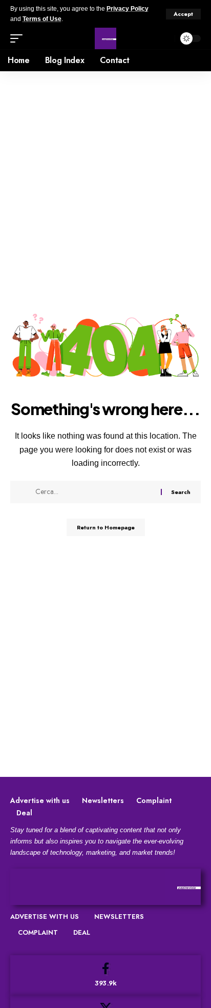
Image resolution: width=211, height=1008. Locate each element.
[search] (164, 39)
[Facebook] (105, 975)
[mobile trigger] (19, 38)
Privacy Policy (128, 8)
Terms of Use (42, 19)
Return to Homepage (106, 527)
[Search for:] (94, 492)
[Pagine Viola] (105, 38)
